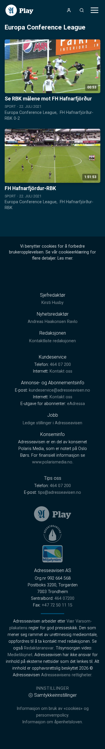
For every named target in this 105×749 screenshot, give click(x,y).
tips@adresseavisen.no (59, 492)
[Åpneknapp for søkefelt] (82, 10)
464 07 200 (60, 364)
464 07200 (64, 598)
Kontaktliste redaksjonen (52, 340)
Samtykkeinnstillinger (55, 695)
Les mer (64, 258)
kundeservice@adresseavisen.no (59, 390)
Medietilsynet (20, 654)
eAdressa (76, 403)
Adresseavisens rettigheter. (66, 674)
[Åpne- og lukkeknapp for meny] (94, 10)
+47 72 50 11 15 (57, 605)
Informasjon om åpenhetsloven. (52, 722)
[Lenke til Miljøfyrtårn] (52, 553)
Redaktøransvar (39, 648)
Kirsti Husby (52, 302)
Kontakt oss (61, 371)
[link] (19, 10)
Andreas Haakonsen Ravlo (53, 321)
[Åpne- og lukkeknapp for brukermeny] (69, 10)
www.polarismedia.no (52, 462)
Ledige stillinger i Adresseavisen (52, 422)
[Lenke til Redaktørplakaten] (52, 534)
